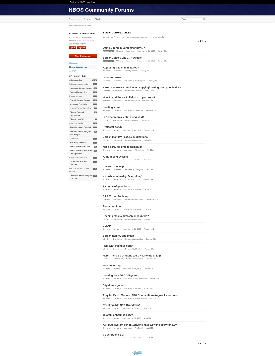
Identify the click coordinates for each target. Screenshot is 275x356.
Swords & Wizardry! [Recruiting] (122, 176)
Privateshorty (139, 150)
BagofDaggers (140, 81)
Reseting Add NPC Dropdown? (122, 305)
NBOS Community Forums (101, 10)
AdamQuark (139, 170)
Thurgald (138, 91)
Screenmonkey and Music (118, 235)
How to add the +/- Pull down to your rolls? (129, 97)
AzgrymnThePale (141, 298)
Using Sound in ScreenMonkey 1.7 (124, 47)
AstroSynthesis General (80, 127)
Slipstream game (113, 285)
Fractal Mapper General (80, 100)
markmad (138, 288)
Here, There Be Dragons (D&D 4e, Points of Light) (133, 255)
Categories (73, 63)
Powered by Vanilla (137, 352)
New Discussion (83, 56)
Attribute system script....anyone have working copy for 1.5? (140, 324)
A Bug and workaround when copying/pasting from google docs (142, 87)
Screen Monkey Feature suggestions (125, 137)
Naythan (138, 219)
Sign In (98, 19)
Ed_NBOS (151, 51)
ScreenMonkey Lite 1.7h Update (122, 57)
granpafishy (139, 239)
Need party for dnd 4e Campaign (123, 146)
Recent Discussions (78, 67)
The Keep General (78, 142)
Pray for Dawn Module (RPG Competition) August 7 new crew (140, 295)
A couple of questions (116, 186)
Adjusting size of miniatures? (121, 67)
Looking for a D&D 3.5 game (120, 275)
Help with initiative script (118, 245)
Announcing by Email (116, 156)
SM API (107, 225)
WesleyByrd (139, 110)
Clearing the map (113, 166)
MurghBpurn (139, 199)
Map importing (112, 265)
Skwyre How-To (77, 119)
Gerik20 (137, 179)
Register (81, 48)
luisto (137, 120)
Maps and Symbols (78, 104)
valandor (138, 189)
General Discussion (78, 92)
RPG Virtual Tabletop (115, 196)
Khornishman (138, 338)
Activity (87, 19)
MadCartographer (141, 278)
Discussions (74, 19)
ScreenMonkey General (80, 146)
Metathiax (138, 209)
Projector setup (112, 127)
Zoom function (112, 206)
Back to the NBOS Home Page (83, 2)
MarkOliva (137, 130)
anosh (137, 100)
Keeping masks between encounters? (126, 216)
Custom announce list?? (118, 315)
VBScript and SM (113, 334)
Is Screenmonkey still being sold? (123, 117)
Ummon (134, 71)
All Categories (75, 80)
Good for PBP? (112, 77)
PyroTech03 (139, 328)
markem (138, 140)
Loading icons (111, 107)
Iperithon (140, 259)
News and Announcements (82, 88)
